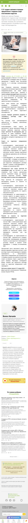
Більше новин (13, 456)
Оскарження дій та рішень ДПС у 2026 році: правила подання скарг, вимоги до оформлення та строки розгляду (13, 432)
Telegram (14, 292)
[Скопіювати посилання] (6, 6)
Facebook (14, 298)
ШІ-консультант (15, 517)
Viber (14, 295)
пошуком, (13, 66)
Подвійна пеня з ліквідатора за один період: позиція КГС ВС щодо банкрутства (12, 407)
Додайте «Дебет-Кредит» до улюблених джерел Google (13, 33)
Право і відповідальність (13, 338)
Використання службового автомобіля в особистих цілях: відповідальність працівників (13, 443)
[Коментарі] (9, 6)
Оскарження (4, 340)
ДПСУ (11, 343)
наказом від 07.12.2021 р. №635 (16, 76)
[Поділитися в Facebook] (2, 6)
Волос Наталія (9, 316)
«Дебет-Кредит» (11, 336)
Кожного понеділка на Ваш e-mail (10, 511)
